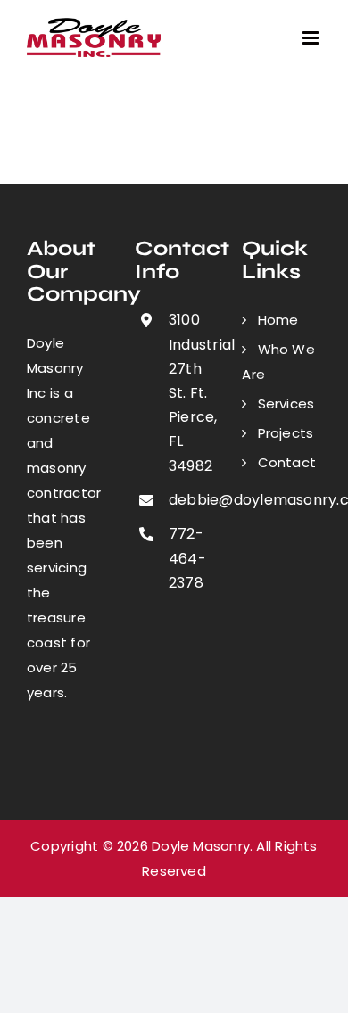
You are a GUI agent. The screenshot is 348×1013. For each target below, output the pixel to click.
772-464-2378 (187, 557)
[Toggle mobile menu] (311, 38)
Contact (287, 462)
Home (278, 319)
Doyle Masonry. (202, 845)
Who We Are (278, 361)
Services (286, 403)
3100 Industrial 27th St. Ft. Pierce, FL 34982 (191, 392)
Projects (286, 433)
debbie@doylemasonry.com (191, 500)
